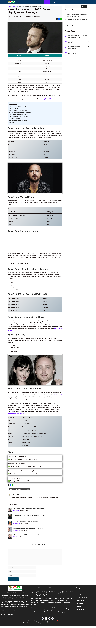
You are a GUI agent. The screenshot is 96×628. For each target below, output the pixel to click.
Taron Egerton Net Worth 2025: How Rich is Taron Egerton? (28, 528)
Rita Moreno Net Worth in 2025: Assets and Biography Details (28, 508)
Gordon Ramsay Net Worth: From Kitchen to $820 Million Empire (29, 515)
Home (35, 2)
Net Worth (13, 6)
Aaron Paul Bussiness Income (19, 110)
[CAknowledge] (11, 2)
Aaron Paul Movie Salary (18, 108)
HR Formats (82, 2)
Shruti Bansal (16, 510)
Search (84, 7)
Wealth (46, 2)
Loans (68, 2)
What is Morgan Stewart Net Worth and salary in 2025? (26, 521)
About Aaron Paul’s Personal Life (20, 120)
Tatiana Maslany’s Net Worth (16, 413)
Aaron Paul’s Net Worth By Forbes (20, 106)
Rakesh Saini (11, 19)
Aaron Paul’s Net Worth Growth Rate (21, 114)
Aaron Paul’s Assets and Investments (21, 112)
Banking (53, 2)
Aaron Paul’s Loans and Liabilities (20, 116)
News (40, 2)
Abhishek (16, 517)
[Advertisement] (35, 243)
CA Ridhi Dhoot (17, 523)
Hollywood (18, 489)
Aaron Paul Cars (15, 118)
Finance (74, 2)
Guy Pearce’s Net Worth (49, 99)
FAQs (13, 122)
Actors (17, 6)
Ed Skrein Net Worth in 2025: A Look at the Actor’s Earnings (28, 534)
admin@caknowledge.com (8, 614)
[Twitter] (43, 618)
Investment (60, 2)
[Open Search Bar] (87, 2)
